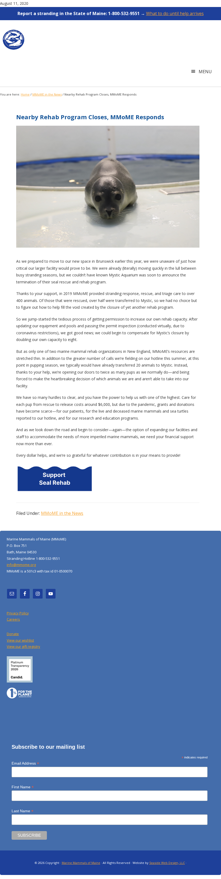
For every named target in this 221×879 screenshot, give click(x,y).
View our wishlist (20, 640)
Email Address (25, 763)
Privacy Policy (18, 613)
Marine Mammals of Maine (81, 863)
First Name (23, 787)
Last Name (22, 811)
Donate (13, 633)
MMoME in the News (62, 513)
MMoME (13, 42)
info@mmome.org (21, 564)
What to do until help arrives (175, 13)
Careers (13, 619)
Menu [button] (205, 72)
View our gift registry (23, 646)
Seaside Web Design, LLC (167, 863)
